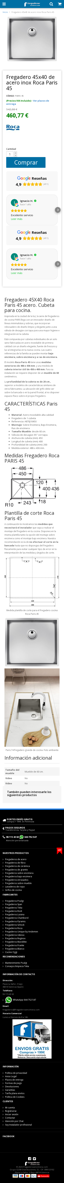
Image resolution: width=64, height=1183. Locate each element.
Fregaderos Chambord (16, 917)
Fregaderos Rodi (13, 911)
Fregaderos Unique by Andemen (21, 931)
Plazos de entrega (14, 1079)
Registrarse (11, 1110)
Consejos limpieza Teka (17, 966)
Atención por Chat (14, 1121)
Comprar (26, 162)
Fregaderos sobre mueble (18, 883)
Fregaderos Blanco (14, 948)
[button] (6, 210)
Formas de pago (13, 1083)
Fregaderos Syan (13, 904)
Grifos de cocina (13, 890)
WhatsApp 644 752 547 (24, 999)
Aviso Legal (11, 1076)
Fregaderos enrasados (16, 879)
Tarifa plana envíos (14, 1093)
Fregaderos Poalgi (14, 900)
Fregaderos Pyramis (15, 921)
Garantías (10, 1089)
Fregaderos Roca (13, 928)
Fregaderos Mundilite (16, 941)
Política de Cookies (14, 1096)
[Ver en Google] (14, 202)
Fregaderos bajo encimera (18, 876)
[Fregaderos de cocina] (32, 3)
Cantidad (11, 148)
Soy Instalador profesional (18, 1124)
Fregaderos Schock (14, 924)
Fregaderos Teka (13, 907)
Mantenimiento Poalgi (16, 962)
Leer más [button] (16, 219)
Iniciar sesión (11, 1114)
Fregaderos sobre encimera (19, 873)
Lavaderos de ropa (15, 886)
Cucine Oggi (11, 952)
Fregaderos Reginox (15, 938)
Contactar (10, 1117)
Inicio (5, 12)
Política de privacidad (16, 1072)
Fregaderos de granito (16, 869)
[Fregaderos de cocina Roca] (13, 127)
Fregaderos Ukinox (14, 935)
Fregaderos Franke (14, 945)
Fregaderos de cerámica (17, 866)
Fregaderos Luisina (14, 914)
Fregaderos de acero (15, 859)
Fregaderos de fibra (15, 862)
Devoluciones (12, 1086)
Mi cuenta (10, 1107)
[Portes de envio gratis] (32, 1038)
